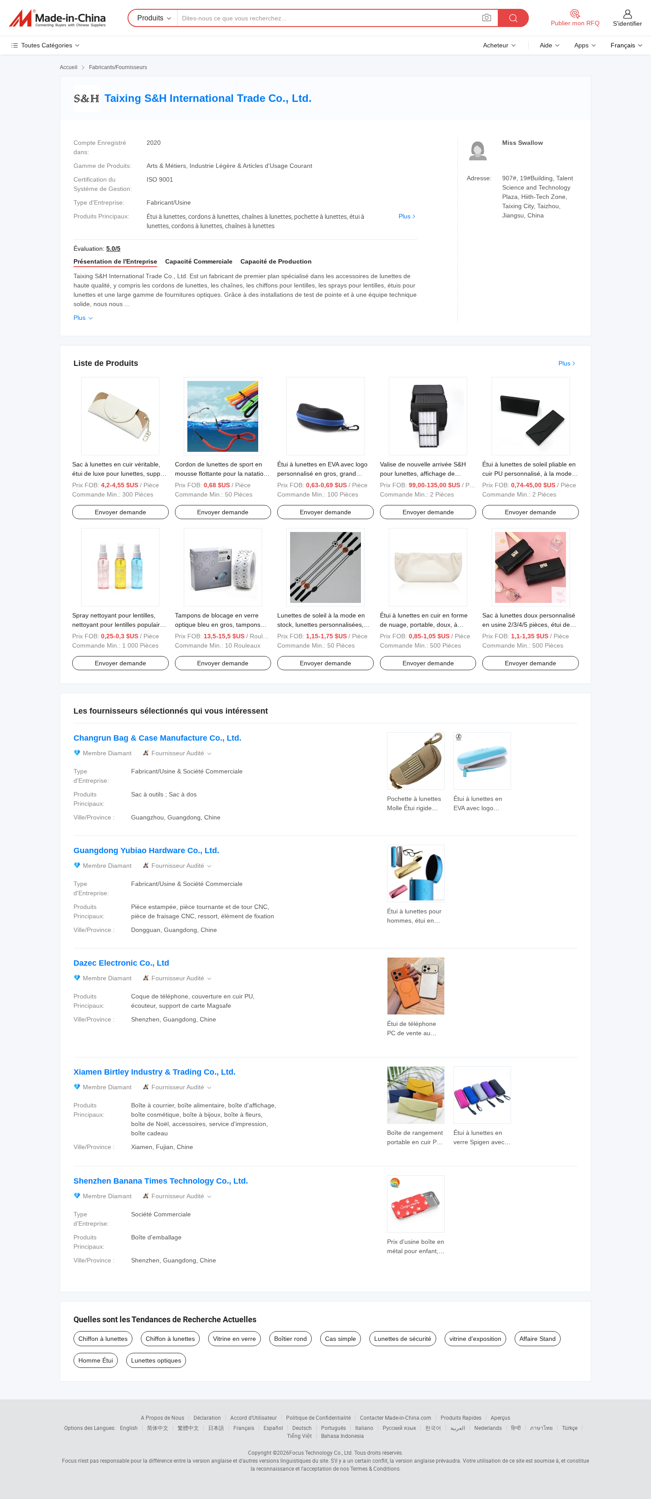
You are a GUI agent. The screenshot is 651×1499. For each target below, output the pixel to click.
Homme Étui (95, 1360)
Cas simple (340, 1338)
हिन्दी (516, 1427)
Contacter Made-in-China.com (395, 1417)
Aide (546, 45)
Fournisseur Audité (182, 753)
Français (243, 1427)
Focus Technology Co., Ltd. (321, 1452)
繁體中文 (188, 1427)
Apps (581, 45)
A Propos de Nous (162, 1417)
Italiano (364, 1427)
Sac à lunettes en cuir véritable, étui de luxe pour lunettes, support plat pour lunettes (120, 473)
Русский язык (399, 1427)
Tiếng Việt (299, 1435)
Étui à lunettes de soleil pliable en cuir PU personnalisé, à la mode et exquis (529, 473)
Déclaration (207, 1417)
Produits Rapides (461, 1417)
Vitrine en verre (234, 1338)
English (129, 1427)
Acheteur (495, 45)
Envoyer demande (120, 512)
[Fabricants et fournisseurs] (57, 18)
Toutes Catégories (46, 45)
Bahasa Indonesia (342, 1435)
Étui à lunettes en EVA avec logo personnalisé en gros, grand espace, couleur (322, 473)
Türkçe (569, 1427)
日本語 (216, 1427)
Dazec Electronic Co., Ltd (121, 963)
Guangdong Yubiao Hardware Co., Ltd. (146, 850)
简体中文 (157, 1427)
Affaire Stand (537, 1338)
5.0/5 (113, 248)
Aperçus (500, 1417)
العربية (457, 1427)
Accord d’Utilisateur (253, 1417)
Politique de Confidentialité (318, 1417)
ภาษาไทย (541, 1427)
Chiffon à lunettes (103, 1338)
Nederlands (488, 1427)
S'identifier (627, 23)
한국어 (433, 1427)
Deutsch (302, 1427)
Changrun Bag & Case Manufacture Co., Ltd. (157, 738)
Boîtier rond (290, 1338)
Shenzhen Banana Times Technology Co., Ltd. (161, 1181)
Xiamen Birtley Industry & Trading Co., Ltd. (155, 1072)
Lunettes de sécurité (402, 1338)
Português (333, 1427)
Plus (405, 216)
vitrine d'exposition (475, 1338)
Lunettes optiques (156, 1360)
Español (273, 1427)
